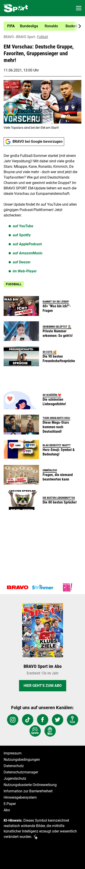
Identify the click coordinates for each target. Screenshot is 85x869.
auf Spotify (22, 235)
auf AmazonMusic (27, 253)
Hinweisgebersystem (20, 797)
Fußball (42, 37)
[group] (40, 26)
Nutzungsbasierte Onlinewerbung (30, 785)
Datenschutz (14, 766)
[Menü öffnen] (78, 8)
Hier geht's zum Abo (43, 685)
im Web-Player (25, 271)
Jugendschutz (15, 778)
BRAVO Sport (25, 37)
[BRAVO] (17, 587)
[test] (72, 719)
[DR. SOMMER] (42, 587)
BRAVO (9, 37)
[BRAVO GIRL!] (67, 587)
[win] (50, 731)
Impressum (13, 753)
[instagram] (12, 719)
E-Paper (10, 804)
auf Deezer (22, 262)
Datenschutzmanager (21, 772)
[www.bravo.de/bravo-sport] (16, 8)
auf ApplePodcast (27, 244)
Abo (7, 810)
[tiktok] (27, 719)
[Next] (77, 26)
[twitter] (57, 719)
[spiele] (35, 731)
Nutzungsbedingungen (22, 759)
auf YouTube (23, 226)
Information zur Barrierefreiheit (28, 791)
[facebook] (42, 719)
